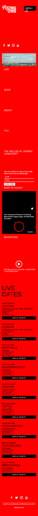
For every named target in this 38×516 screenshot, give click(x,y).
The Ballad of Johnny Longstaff (7, 313)
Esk (22, 507)
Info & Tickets (19, 318)
